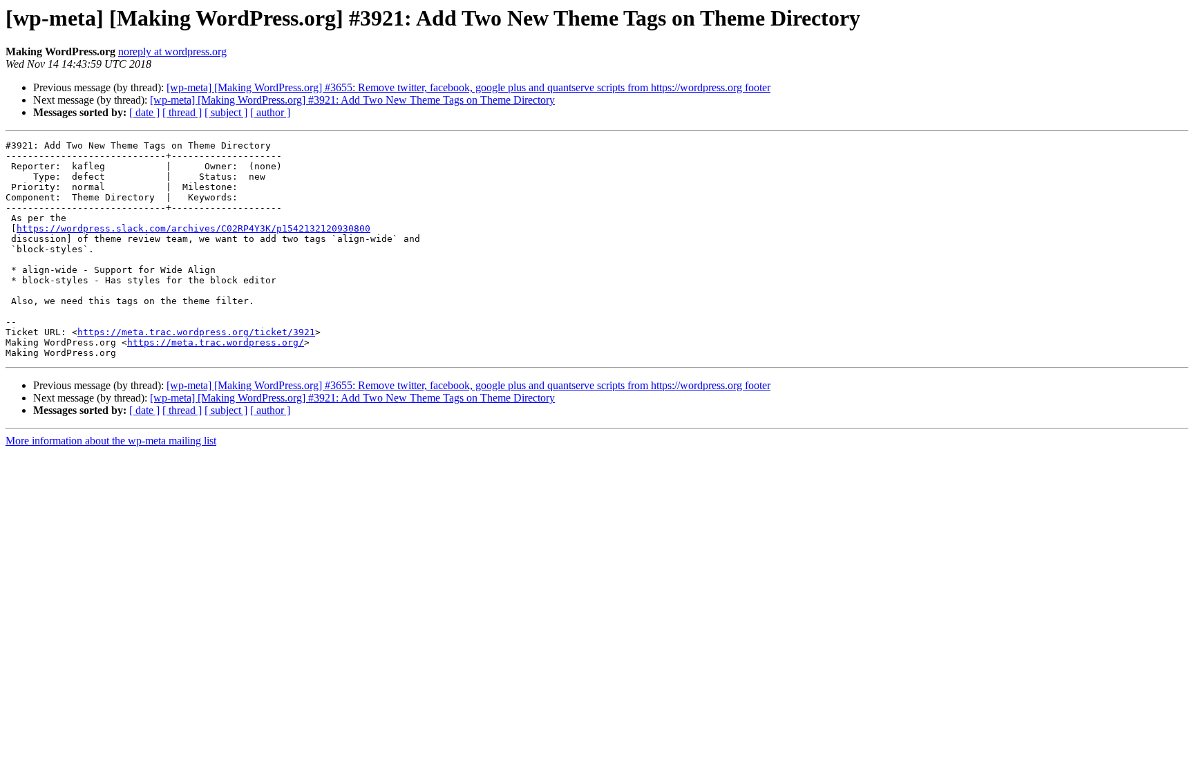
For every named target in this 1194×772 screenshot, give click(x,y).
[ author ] (270, 112)
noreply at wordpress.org (172, 51)
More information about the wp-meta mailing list (111, 440)
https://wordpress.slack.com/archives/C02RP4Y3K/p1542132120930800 (193, 228)
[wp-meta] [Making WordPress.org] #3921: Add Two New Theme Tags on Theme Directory (352, 100)
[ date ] (144, 112)
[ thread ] (182, 112)
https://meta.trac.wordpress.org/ (215, 342)
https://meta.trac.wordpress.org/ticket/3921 (196, 332)
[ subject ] (226, 112)
